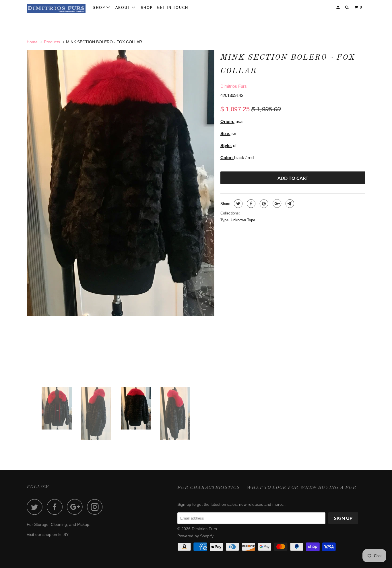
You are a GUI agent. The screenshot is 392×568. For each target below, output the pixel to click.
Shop (99, 7)
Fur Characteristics (208, 487)
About (123, 7)
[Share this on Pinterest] (263, 203)
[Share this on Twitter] (237, 203)
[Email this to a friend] (289, 203)
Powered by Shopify (195, 536)
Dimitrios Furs (233, 86)
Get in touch (172, 7)
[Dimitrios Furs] (56, 8)
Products (52, 42)
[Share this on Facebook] (250, 203)
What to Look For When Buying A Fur (301, 487)
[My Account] (338, 7)
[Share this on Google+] (276, 203)
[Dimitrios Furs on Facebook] (56, 507)
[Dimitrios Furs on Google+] (76, 507)
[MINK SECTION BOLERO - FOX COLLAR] (121, 183)
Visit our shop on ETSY (48, 534)
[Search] (347, 7)
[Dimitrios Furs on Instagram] (96, 507)
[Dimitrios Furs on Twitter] (36, 507)
